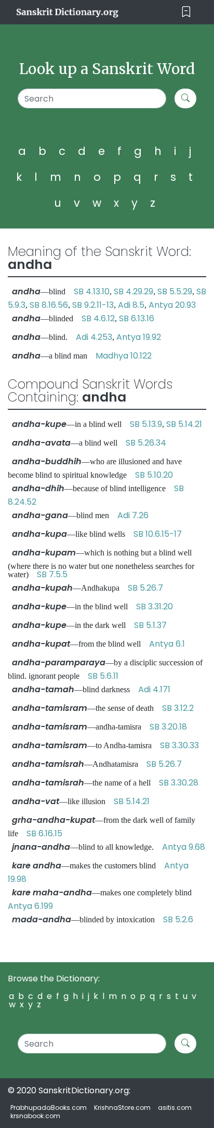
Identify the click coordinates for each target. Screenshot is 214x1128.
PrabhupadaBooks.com (48, 1107)
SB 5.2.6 (178, 919)
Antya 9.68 (183, 847)
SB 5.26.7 (145, 588)
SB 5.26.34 (146, 443)
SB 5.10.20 (154, 475)
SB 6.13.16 (136, 318)
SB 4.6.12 (98, 318)
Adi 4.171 (154, 689)
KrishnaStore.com (122, 1107)
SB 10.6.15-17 (157, 534)
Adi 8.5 (131, 305)
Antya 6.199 (30, 906)
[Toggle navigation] (186, 12)
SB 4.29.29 (133, 291)
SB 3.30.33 (179, 745)
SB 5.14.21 (184, 424)
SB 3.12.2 (178, 708)
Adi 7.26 (133, 515)
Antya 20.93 (172, 305)
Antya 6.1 (167, 644)
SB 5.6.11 (103, 676)
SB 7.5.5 (52, 574)
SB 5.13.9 (146, 424)
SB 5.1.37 (150, 625)
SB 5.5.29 (174, 291)
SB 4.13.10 (92, 291)
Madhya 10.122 (124, 356)
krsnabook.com (35, 1115)
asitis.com (175, 1107)
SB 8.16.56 (49, 305)
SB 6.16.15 (44, 833)
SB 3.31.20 (154, 606)
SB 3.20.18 (168, 727)
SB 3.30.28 (178, 783)
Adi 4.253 (94, 337)
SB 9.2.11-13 (93, 305)
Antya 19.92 (138, 337)
